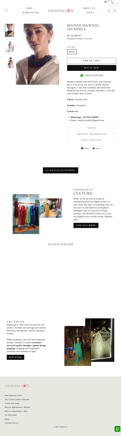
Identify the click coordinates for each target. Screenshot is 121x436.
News (90, 13)
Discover (15, 357)
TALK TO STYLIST (93, 75)
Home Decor (30, 13)
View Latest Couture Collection (17, 399)
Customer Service (12, 423)
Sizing (91, 128)
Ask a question (91, 140)
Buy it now (91, 68)
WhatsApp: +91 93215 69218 (84, 117)
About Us (89, 8)
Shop (29, 8)
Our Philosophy (11, 415)
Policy (7, 419)
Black (72, 51)
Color (71, 47)
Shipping (70, 38)
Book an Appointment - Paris (16, 411)
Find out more (86, 225)
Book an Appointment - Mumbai (17, 407)
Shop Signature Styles (13, 395)
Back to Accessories (62, 170)
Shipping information (91, 134)
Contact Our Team (12, 403)
